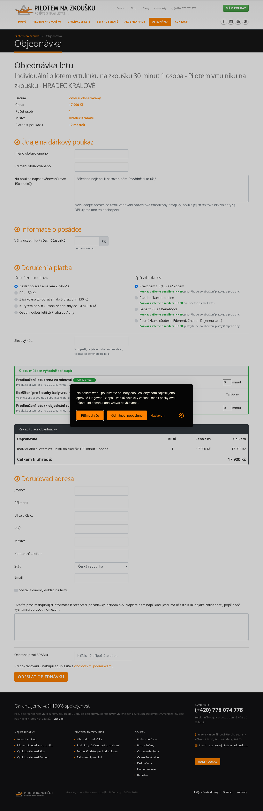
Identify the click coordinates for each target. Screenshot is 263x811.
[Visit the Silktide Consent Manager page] (182, 415)
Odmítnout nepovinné (127, 415)
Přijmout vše (90, 415)
